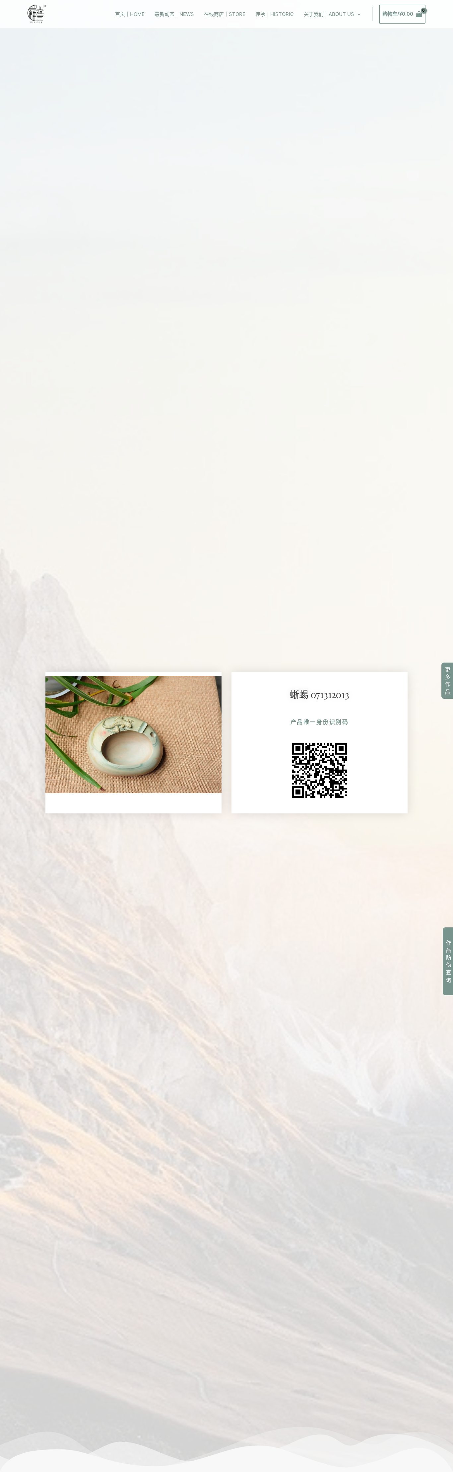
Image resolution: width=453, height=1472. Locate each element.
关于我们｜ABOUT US (329, 14)
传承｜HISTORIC (274, 14)
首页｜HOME (130, 14)
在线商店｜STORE (224, 14)
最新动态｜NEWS (174, 14)
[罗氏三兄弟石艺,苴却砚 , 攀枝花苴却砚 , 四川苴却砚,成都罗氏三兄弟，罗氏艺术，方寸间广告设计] (37, 14)
